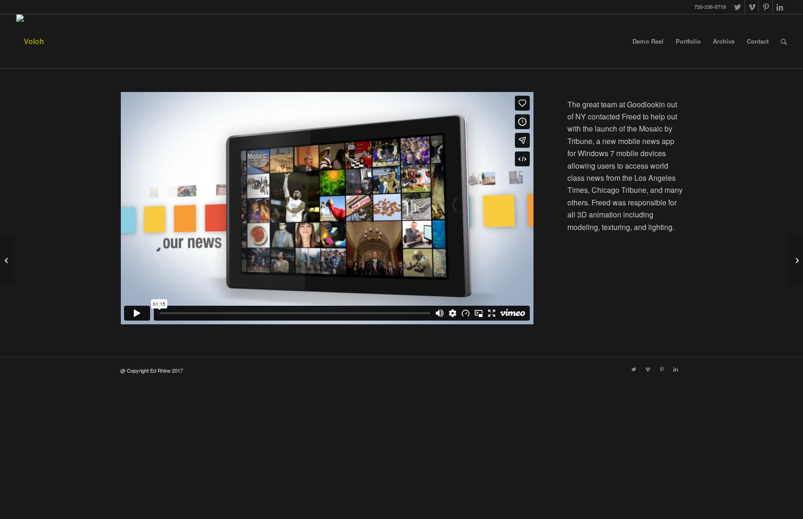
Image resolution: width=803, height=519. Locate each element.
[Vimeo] (751, 7)
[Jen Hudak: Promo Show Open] (796, 259)
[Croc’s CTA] (7, 259)
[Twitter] (737, 7)
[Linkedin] (780, 7)
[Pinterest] (765, 7)
